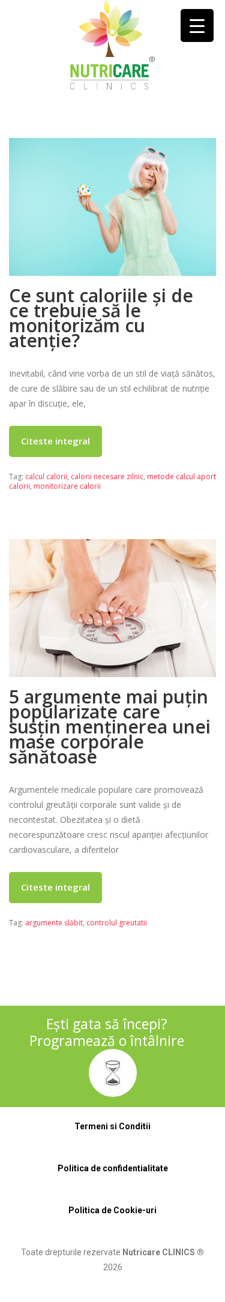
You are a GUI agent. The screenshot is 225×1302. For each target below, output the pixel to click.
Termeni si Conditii (112, 1126)
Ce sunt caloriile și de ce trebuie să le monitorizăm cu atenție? (101, 318)
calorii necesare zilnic (107, 476)
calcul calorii (46, 476)
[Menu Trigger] (197, 25)
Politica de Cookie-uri (112, 1210)
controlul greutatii (116, 923)
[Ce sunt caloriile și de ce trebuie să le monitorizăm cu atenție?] (112, 207)
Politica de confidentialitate (113, 1168)
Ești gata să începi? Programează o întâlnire (106, 1032)
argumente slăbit (54, 923)
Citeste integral (55, 441)
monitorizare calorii (67, 486)
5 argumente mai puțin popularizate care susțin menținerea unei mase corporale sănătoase (110, 726)
